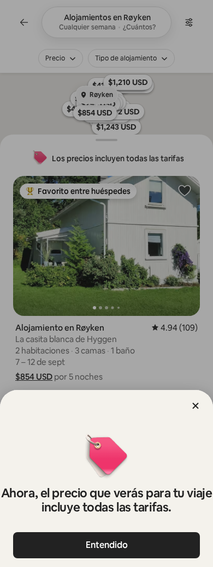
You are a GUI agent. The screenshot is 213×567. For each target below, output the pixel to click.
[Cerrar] (195, 405)
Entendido (107, 545)
